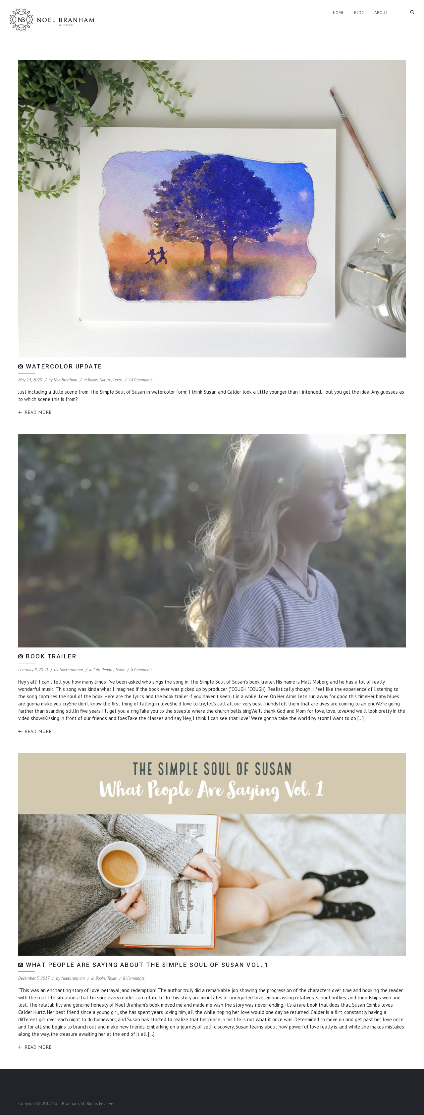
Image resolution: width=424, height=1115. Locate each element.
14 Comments (140, 380)
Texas (117, 380)
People (107, 670)
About (381, 13)
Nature (105, 380)
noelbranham (65, 380)
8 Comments (141, 670)
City (96, 670)
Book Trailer (51, 656)
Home (338, 13)
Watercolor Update (64, 366)
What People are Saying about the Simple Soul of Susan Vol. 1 (147, 964)
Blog (359, 13)
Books (93, 380)
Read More (38, 412)
